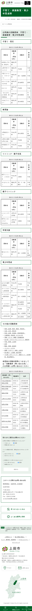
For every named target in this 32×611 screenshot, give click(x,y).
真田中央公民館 (6, 421)
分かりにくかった (9, 455)
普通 (16, 443)
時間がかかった (9, 464)
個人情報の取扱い (20, 537)
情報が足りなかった (10, 445)
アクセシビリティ (23, 539)
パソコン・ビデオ (9, 348)
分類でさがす (16, 527)
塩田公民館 (5, 404)
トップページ (8, 527)
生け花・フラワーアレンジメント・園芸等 (16, 339)
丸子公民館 (5, 415)
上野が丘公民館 (6, 398)
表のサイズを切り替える (16, 47)
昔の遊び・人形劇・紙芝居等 (12, 352)
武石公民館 (5, 427)
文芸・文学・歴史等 (10, 331)
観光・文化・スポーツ (25, 527)
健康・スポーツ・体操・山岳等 (13, 350)
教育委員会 (6, 484)
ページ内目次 (8, 24)
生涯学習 (8, 529)
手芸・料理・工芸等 (10, 341)
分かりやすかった (9, 453)
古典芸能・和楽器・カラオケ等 (13, 335)
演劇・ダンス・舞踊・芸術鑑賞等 (14, 337)
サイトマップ (16, 542)
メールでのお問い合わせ (10, 498)
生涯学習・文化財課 (16, 484)
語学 (5, 344)
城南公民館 (5, 393)
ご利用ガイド (8, 537)
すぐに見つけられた (10, 462)
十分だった (7, 443)
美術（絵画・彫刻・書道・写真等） (14, 329)
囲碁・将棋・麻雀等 (10, 346)
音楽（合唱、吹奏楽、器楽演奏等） (14, 333)
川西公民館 (5, 410)
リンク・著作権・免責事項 (8, 539)
